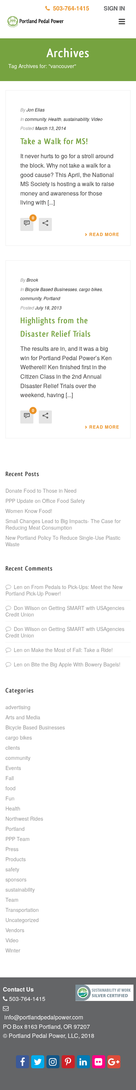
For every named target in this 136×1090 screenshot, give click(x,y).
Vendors (14, 930)
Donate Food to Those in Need (41, 490)
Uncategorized (22, 920)
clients (12, 747)
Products (15, 859)
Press (11, 849)
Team (11, 899)
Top (129, 1083)
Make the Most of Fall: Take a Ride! (72, 649)
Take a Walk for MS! (54, 142)
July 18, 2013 (48, 307)
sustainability (76, 119)
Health (54, 119)
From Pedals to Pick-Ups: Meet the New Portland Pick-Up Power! (64, 590)
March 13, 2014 (50, 128)
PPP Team (17, 839)
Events (13, 768)
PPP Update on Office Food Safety (45, 500)
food (10, 788)
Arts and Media (22, 717)
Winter (12, 950)
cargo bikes (90, 289)
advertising (17, 707)
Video (97, 119)
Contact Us (18, 989)
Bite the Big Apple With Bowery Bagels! (75, 664)
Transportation (22, 909)
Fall (9, 778)
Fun (10, 798)
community (35, 119)
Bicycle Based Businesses (51, 289)
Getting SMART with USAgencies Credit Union (64, 611)
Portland (52, 298)
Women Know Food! (28, 511)
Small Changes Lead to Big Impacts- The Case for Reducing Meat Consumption (63, 524)
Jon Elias (35, 109)
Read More (104, 234)
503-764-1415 (69, 8)
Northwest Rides (24, 818)
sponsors (15, 879)
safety (12, 869)
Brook (32, 280)
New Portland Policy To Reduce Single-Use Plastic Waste (62, 540)
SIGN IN (113, 8)
